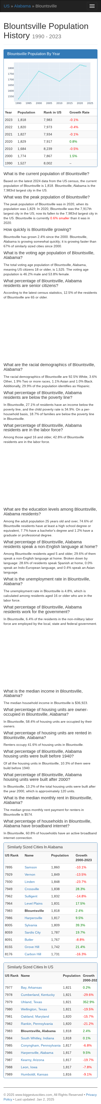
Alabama (22, 6)
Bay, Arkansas (31, 987)
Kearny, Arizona (32, 1060)
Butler (29, 939)
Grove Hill (32, 947)
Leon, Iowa (29, 1067)
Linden (30, 882)
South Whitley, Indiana (37, 1038)
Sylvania (31, 925)
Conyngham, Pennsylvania (41, 1045)
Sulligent (31, 896)
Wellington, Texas (34, 1009)
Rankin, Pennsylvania (37, 1024)
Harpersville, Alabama (37, 1052)
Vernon (30, 874)
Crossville (32, 889)
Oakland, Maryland (35, 1016)
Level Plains (34, 903)
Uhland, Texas (31, 1002)
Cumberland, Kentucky (38, 995)
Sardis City (33, 932)
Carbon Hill (33, 954)
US (7, 6)
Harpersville (33, 918)
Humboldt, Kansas (34, 1074)
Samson (31, 867)
